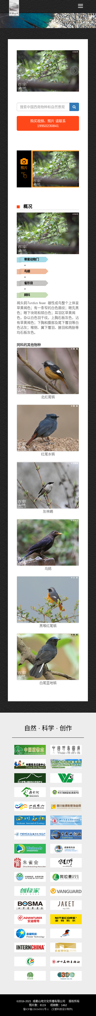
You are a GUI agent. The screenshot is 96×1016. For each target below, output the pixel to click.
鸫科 (27, 295)
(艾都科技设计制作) (62, 1009)
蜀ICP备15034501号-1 (36, 1009)
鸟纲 (27, 271)
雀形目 (28, 283)
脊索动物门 (31, 259)
